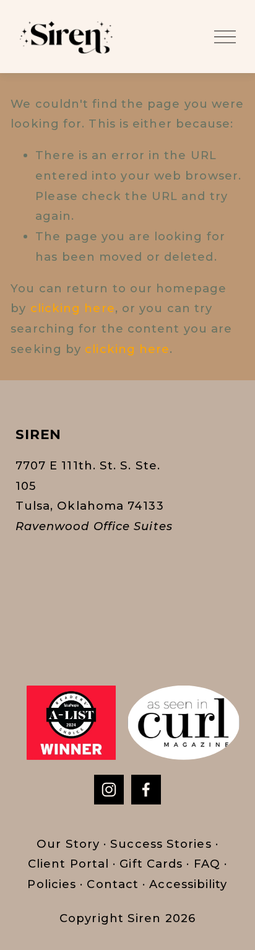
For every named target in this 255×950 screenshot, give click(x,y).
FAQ (207, 863)
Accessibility (188, 884)
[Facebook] (146, 789)
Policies (51, 884)
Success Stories (158, 844)
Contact (113, 884)
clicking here (72, 308)
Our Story (70, 844)
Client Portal (68, 863)
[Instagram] (109, 789)
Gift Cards (151, 863)
